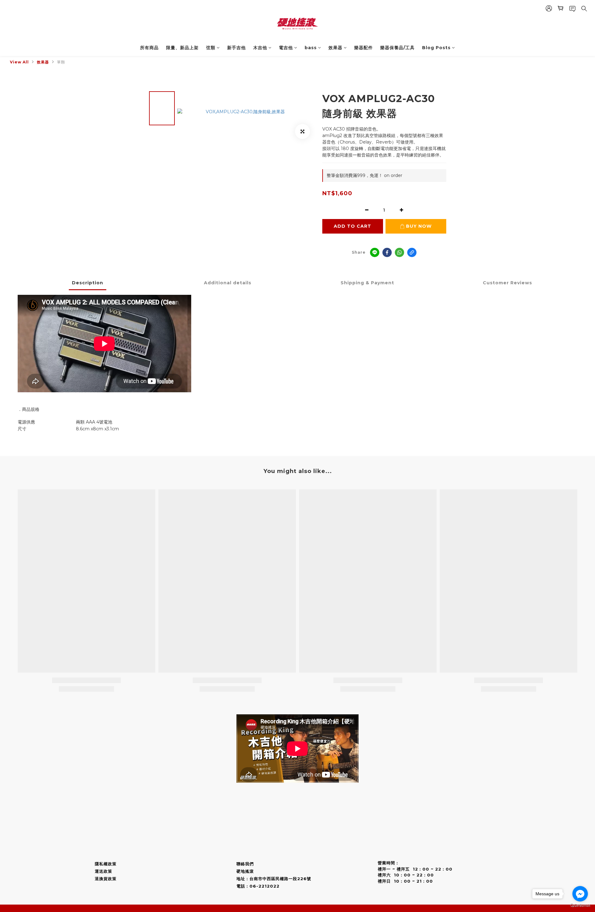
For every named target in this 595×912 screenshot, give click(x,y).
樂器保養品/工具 (397, 47)
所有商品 (149, 47)
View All (19, 62)
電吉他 (286, 47)
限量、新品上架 (182, 47)
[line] (374, 252)
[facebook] (387, 252)
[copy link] (411, 252)
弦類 (210, 47)
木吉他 (260, 47)
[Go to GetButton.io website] (580, 906)
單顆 (61, 62)
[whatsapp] (399, 252)
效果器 (335, 47)
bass (311, 47)
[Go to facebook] (580, 893)
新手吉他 (236, 47)
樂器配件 (363, 47)
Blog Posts (436, 47)
